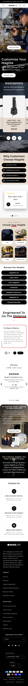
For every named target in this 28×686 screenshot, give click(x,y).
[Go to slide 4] (13, 50)
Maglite (13, 677)
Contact (5, 577)
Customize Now (8, 75)
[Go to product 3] (5, 142)
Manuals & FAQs (8, 592)
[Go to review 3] (14, 215)
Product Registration (9, 584)
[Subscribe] (23, 639)
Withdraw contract (8, 595)
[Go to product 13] (18, 142)
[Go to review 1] (10, 215)
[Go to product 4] (6, 142)
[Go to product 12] (17, 142)
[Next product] (20, 138)
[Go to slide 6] (16, 50)
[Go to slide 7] (18, 50)
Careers (5, 625)
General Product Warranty (11, 588)
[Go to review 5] (17, 215)
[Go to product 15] (21, 142)
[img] (16, 384)
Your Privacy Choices (9, 606)
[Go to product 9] (13, 142)
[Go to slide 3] (11, 50)
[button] (3, 5)
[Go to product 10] (14, 142)
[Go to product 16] (22, 142)
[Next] (14, 352)
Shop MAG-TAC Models (14, 47)
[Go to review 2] (12, 215)
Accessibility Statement (10, 613)
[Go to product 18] (25, 142)
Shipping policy (20, 682)
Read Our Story (14, 431)
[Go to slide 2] (9, 50)
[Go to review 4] (15, 215)
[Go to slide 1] (8, 50)
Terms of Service (8, 617)
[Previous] (6, 352)
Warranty (6, 580)
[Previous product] (8, 138)
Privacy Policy (7, 610)
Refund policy (12, 679)
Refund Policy (7, 621)
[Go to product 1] (2, 142)
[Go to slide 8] (19, 50)
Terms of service (10, 682)
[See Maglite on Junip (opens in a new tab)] (17, 400)
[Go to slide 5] (14, 50)
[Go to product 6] (9, 142)
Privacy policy (20, 679)
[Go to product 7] (10, 142)
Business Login (7, 628)
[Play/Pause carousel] (14, 138)
